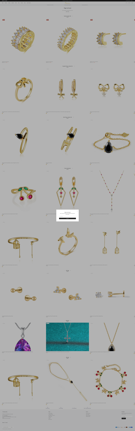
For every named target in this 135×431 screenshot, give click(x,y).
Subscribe (67, 218)
